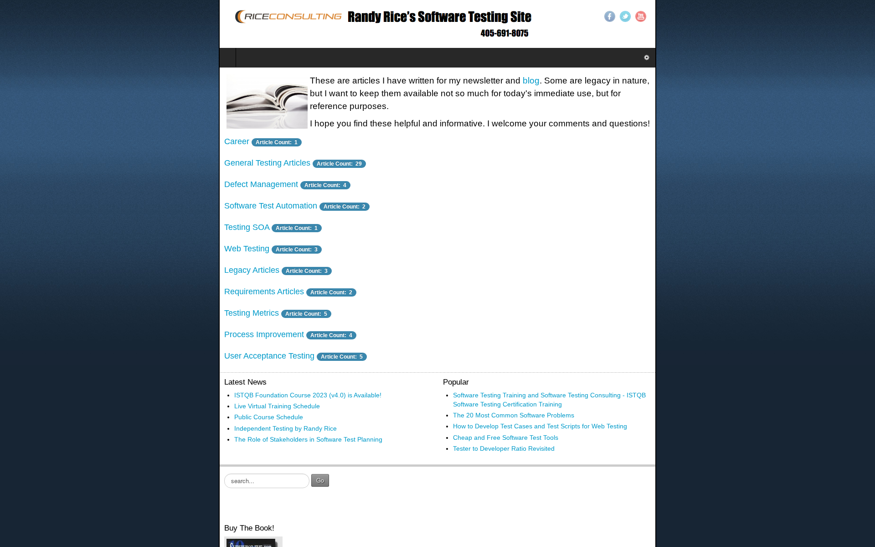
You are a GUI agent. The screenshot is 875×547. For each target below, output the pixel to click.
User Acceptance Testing (50, 330)
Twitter (844, 16)
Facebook (828, 16)
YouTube (859, 16)
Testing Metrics (32, 287)
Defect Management (42, 158)
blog (312, 80)
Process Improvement (45, 308)
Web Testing (28, 223)
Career (103, 115)
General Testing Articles (134, 137)
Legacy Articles (33, 244)
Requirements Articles (45, 266)
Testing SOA (28, 201)
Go (101, 445)
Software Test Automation (51, 180)
